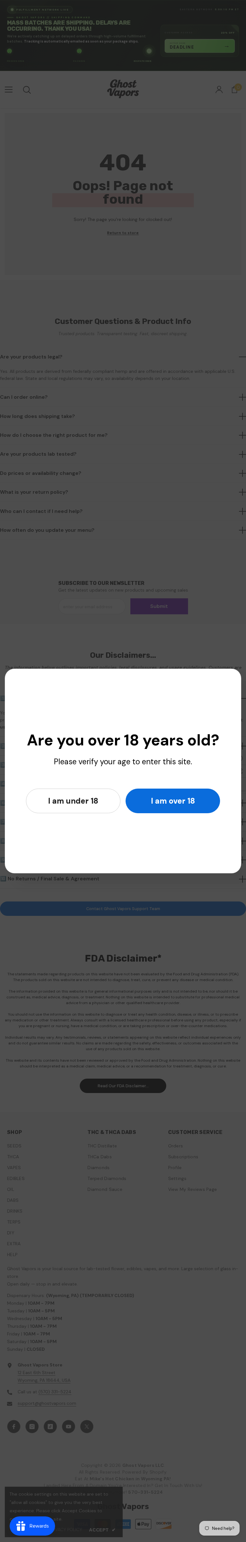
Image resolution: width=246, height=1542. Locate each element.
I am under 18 (73, 801)
